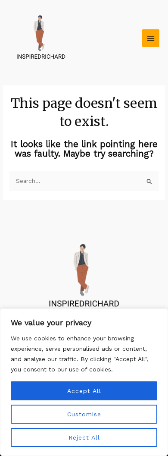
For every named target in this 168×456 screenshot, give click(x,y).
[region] (84, 382)
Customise (84, 414)
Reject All (84, 437)
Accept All (84, 390)
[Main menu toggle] (151, 38)
